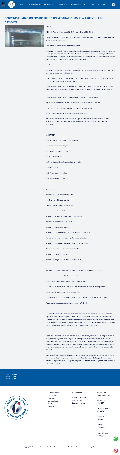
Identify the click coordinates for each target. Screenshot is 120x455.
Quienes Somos (53, 393)
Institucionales (33, 4)
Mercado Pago (53, 401)
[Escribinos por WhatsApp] (115, 437)
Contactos (101, 4)
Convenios (61, 4)
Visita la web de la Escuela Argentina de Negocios (63, 46)
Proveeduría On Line (78, 4)
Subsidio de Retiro (78, 403)
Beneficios (47, 4)
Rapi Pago (51, 404)
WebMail (51, 407)
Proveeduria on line (79, 397)
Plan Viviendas (77, 400)
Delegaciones (52, 395)
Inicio (21, 4)
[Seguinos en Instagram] (115, 449)
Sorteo (91, 4)
